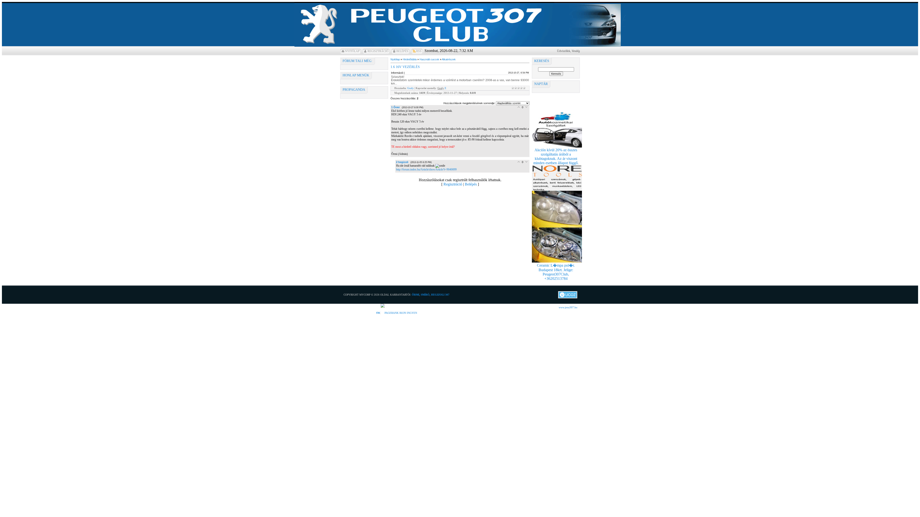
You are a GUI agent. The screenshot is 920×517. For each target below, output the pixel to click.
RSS (418, 51)
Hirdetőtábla (410, 59)
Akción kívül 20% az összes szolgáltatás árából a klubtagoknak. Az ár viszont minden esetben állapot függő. (556, 156)
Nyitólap (352, 51)
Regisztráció (378, 51)
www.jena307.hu (568, 307)
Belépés (402, 51)
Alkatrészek (449, 59)
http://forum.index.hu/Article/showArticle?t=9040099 (426, 169)
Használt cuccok (429, 59)
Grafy (410, 88)
